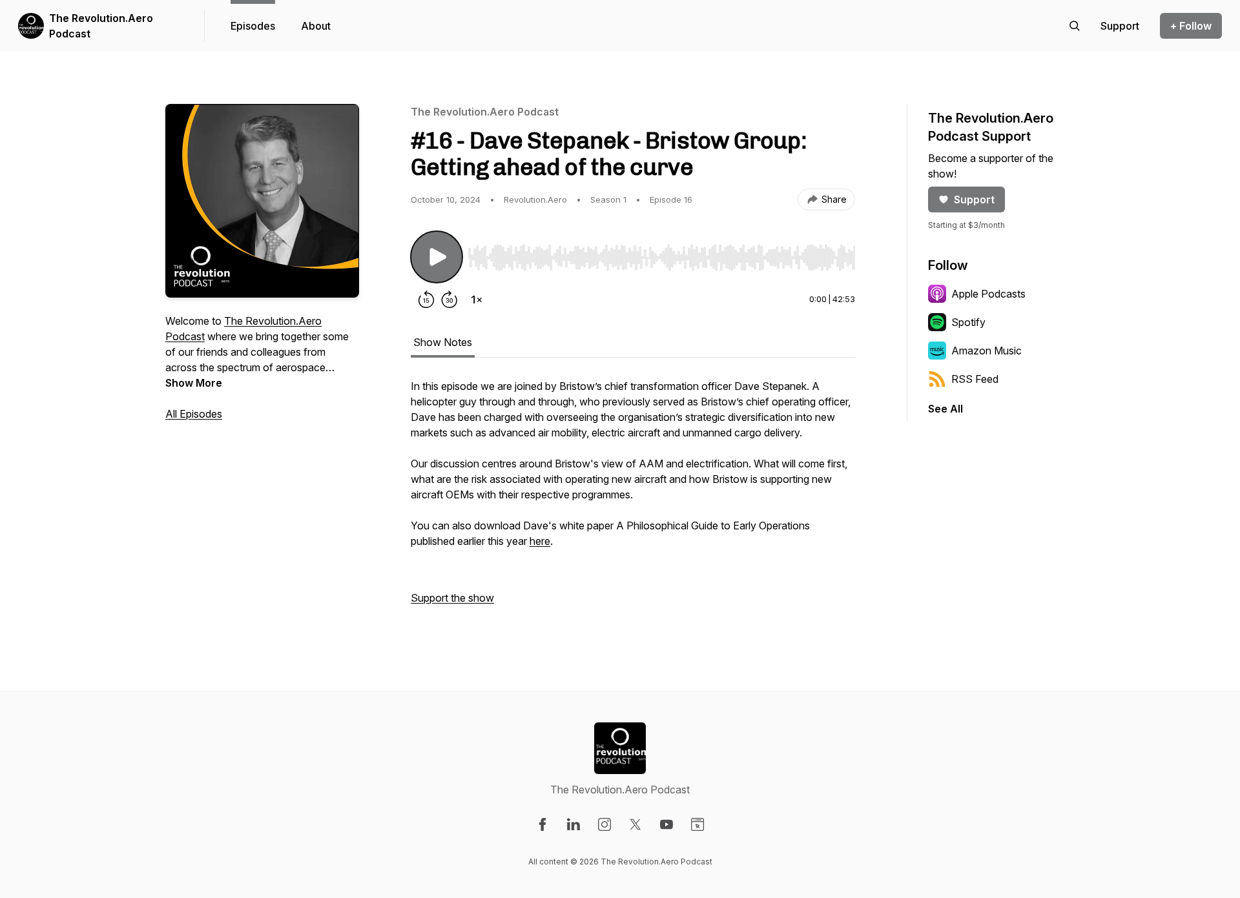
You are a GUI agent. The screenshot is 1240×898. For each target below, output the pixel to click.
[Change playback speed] (477, 300)
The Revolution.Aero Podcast (101, 26)
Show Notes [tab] (442, 342)
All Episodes (193, 413)
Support (974, 199)
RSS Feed (974, 378)
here (540, 541)
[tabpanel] (633, 498)
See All (945, 408)
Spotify (968, 322)
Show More (193, 382)
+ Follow (1191, 25)
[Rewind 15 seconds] (426, 300)
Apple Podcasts (988, 293)
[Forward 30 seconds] (449, 300)
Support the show (452, 597)
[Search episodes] (1075, 26)
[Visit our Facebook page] (542, 824)
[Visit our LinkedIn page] (573, 824)
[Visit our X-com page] (635, 824)
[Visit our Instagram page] (604, 824)
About (316, 25)
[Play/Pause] (436, 257)
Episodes (253, 25)
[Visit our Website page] (697, 824)
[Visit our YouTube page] (666, 824)
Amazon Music (986, 350)
